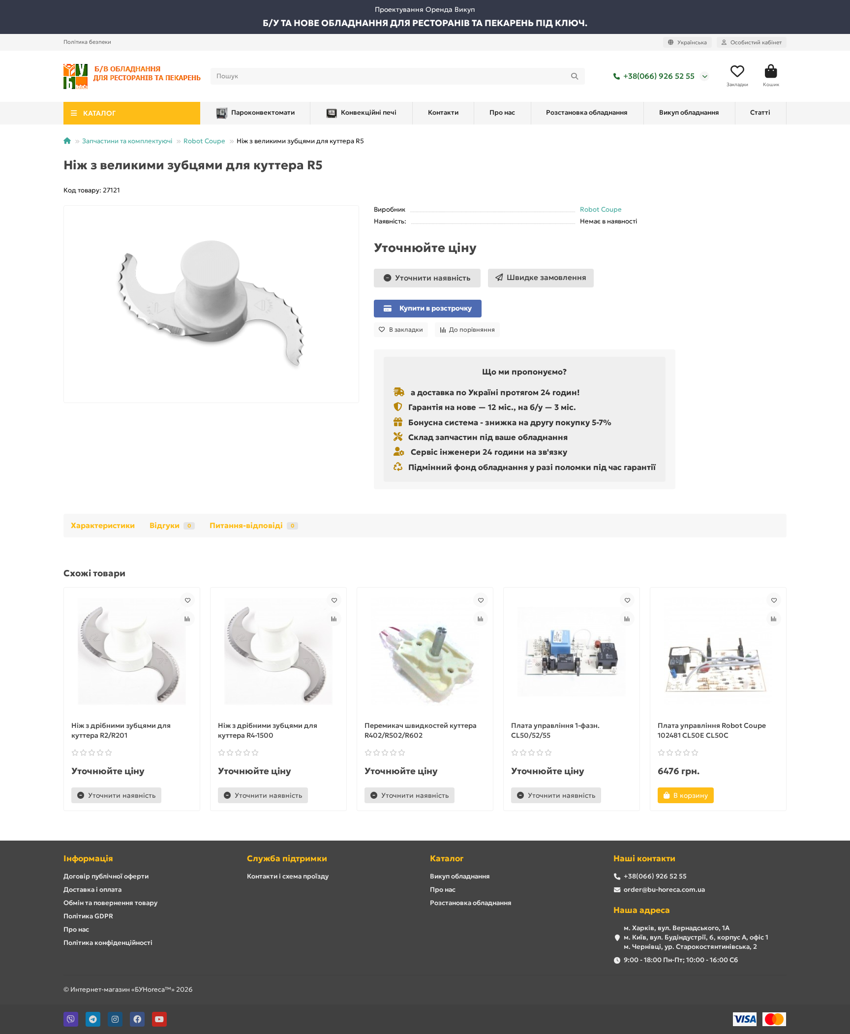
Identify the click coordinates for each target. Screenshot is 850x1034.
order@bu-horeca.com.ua (664, 889)
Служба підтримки (287, 858)
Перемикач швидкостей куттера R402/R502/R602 (420, 730)
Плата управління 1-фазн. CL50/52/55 (555, 730)
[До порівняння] (187, 618)
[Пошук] (574, 76)
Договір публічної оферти (106, 876)
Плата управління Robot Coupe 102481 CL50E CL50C (712, 730)
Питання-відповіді (252, 525)
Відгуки (170, 525)
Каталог (446, 858)
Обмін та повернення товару (110, 903)
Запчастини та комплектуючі (127, 141)
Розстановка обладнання (587, 112)
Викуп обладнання (689, 112)
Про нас (502, 112)
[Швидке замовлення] (178, 795)
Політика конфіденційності (107, 943)
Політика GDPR (88, 916)
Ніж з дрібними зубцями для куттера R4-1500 (267, 730)
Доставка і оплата (92, 889)
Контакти (443, 112)
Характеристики (103, 525)
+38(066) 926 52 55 (659, 76)
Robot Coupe (204, 141)
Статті (760, 112)
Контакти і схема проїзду (288, 876)
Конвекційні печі (368, 112)
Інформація (88, 858)
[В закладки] (187, 600)
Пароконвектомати (263, 112)
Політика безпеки (87, 41)
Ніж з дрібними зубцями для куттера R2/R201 (121, 730)
